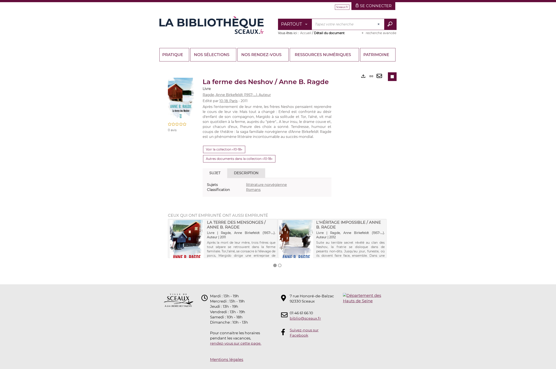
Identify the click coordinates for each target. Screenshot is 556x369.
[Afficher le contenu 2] (279, 265)
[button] (181, 99)
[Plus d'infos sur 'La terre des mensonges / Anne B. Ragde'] (187, 248)
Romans (253, 190)
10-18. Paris (228, 101)
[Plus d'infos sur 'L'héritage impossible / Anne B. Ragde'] (296, 248)
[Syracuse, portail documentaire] (211, 25)
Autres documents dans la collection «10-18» (239, 159)
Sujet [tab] (214, 173)
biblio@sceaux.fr (305, 318)
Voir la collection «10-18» (224, 149)
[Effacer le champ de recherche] (379, 24)
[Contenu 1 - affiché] (275, 265)
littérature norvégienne (266, 185)
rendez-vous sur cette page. (235, 343)
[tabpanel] (267, 187)
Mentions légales (226, 359)
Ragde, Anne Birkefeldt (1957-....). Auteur (237, 95)
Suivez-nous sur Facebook (304, 333)
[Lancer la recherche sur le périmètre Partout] (390, 24)
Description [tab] (246, 173)
